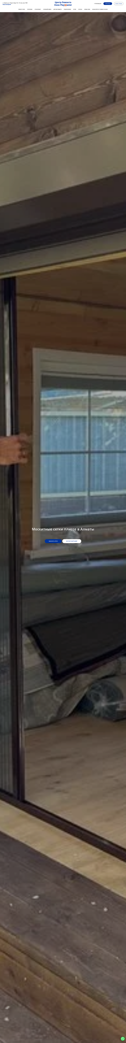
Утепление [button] (29, 9)
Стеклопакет (38, 9)
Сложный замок (47, 9)
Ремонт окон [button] (21, 9)
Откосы (80, 9)
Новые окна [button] (87, 9)
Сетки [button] (74, 9)
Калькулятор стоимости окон (100, 9)
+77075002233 (97, 3)
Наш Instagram (7, 4)
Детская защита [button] (58, 9)
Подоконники (67, 9)
